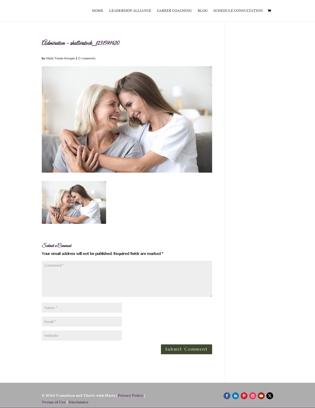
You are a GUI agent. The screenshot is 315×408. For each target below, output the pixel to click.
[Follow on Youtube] (261, 395)
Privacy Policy (130, 395)
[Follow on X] (269, 395)
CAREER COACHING (174, 11)
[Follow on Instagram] (252, 395)
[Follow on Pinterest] (244, 395)
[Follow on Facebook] (227, 395)
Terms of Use (54, 402)
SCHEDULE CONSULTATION (238, 11)
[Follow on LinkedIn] (235, 395)
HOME (97, 11)
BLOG (203, 11)
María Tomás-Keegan (60, 58)
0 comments (87, 58)
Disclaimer (78, 402)
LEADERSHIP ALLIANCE (130, 11)
